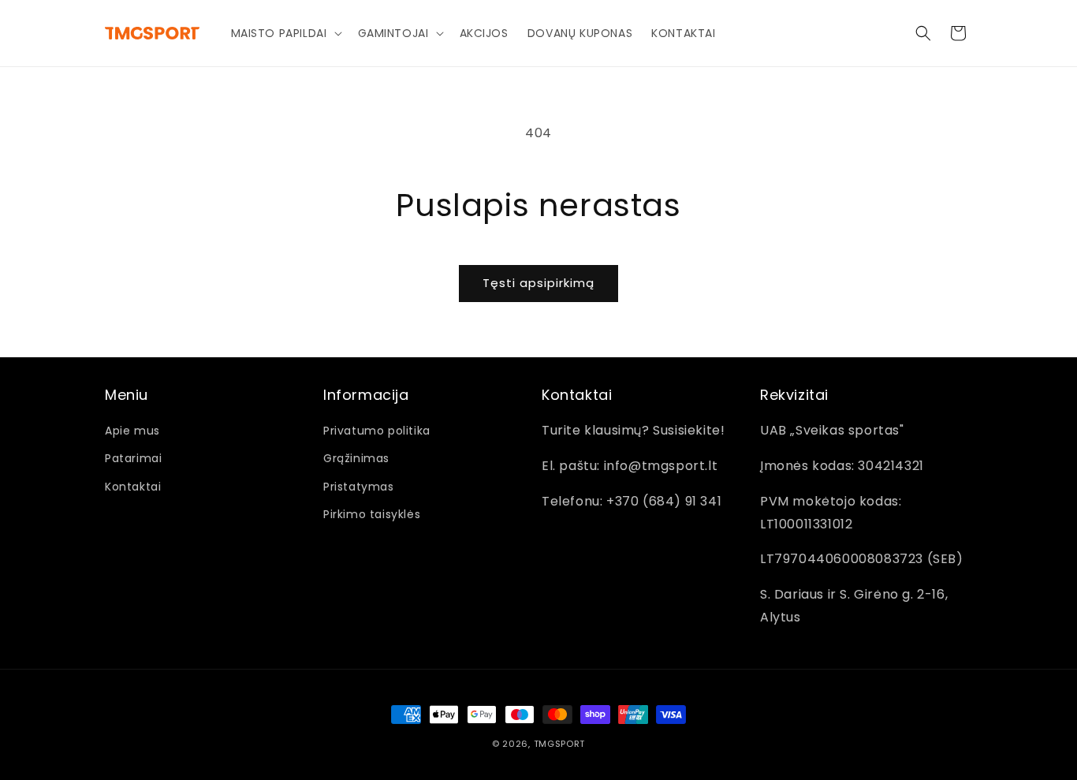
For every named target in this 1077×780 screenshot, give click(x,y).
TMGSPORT (560, 743)
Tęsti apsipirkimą (538, 282)
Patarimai (133, 458)
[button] (285, 33)
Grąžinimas (356, 458)
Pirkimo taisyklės (371, 514)
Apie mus (132, 431)
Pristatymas (358, 486)
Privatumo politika (376, 431)
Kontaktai (133, 486)
